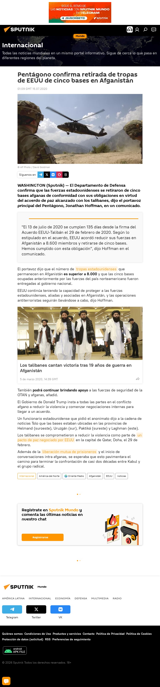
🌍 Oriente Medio (74, 475)
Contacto (89, 634)
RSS (48, 639)
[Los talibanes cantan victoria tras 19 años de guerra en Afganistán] (80, 333)
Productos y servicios (67, 634)
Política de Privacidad (110, 634)
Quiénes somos (12, 634)
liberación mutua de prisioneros (69, 451)
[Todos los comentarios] (6, 681)
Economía (62, 598)
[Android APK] (15, 651)
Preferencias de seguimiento (71, 639)
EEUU (109, 475)
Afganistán (95, 475)
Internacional (26, 475)
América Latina (13, 598)
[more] (138, 379)
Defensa (81, 598)
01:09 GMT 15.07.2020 (32, 89)
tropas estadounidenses (96, 269)
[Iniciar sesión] (137, 29)
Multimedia (100, 598)
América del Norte (49, 475)
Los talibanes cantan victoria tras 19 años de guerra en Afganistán (76, 367)
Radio (117, 598)
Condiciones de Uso (37, 634)
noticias (121, 475)
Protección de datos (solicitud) (22, 639)
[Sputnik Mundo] (20, 33)
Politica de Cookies (139, 634)
